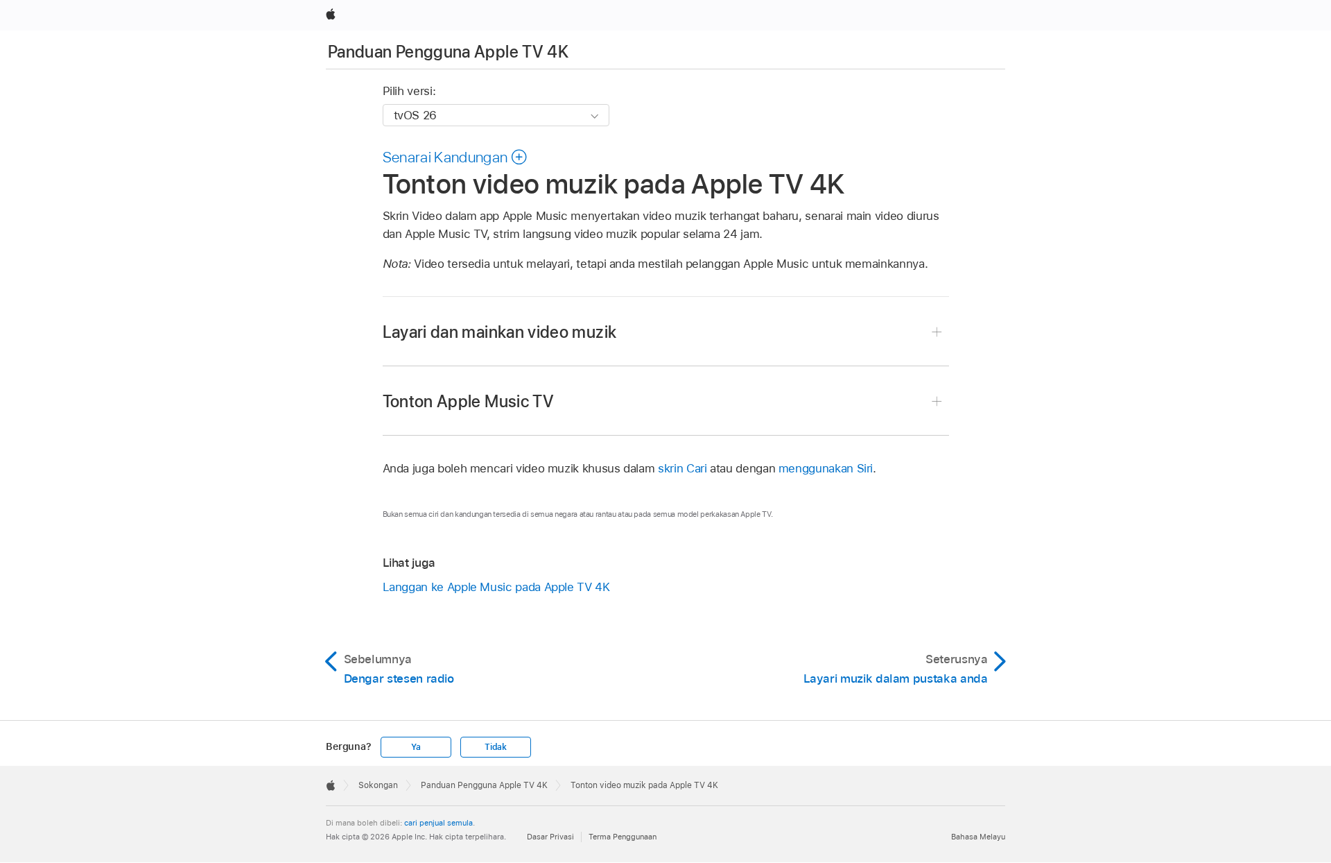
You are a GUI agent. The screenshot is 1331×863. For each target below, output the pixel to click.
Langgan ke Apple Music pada (496, 587)
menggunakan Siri (825, 468)
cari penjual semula (438, 823)
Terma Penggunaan (622, 836)
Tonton (469, 401)
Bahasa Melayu (978, 836)
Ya (416, 747)
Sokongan (378, 785)
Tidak (496, 747)
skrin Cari (682, 468)
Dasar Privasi (550, 836)
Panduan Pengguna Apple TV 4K (448, 52)
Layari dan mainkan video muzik (500, 332)
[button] (455, 157)
